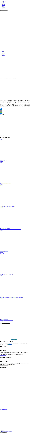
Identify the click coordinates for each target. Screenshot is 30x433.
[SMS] (15, 112)
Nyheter (3, 51)
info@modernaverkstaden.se (3, 409)
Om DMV (3, 6)
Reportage (3, 2)
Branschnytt (3, 53)
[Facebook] (15, 108)
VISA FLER (1, 139)
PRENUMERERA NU (14, 339)
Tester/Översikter (4, 1)
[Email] (15, 111)
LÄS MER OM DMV (3, 355)
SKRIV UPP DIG (10, 344)
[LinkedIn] (15, 109)
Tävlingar (3, 3)
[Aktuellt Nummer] (5, 339)
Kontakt (7, 431)
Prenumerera (3, 4)
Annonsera (3, 5)
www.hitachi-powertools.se (3, 106)
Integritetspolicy (4, 8)
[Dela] (15, 113)
